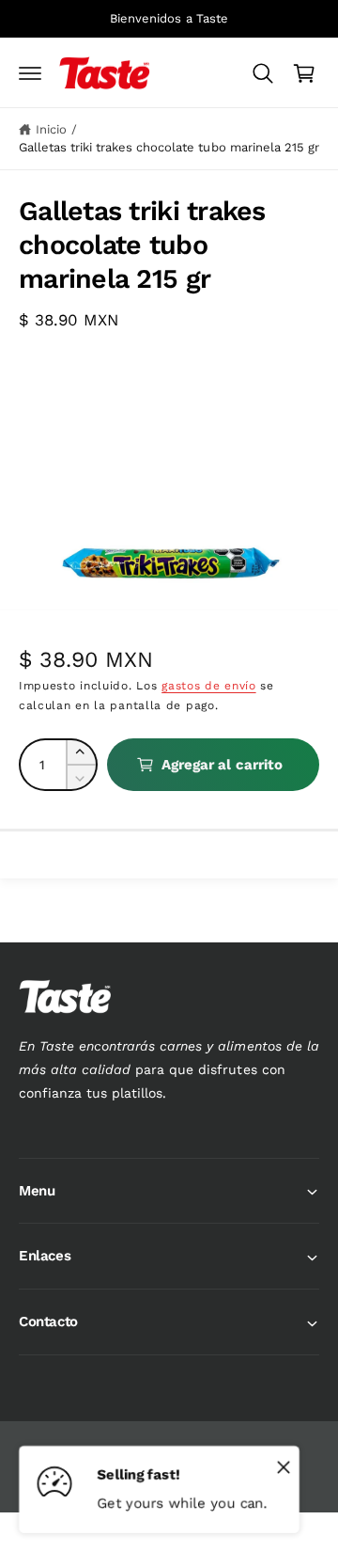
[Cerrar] (283, 1466)
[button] (30, 73)
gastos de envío (208, 685)
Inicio (51, 129)
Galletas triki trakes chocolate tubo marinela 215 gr (169, 147)
